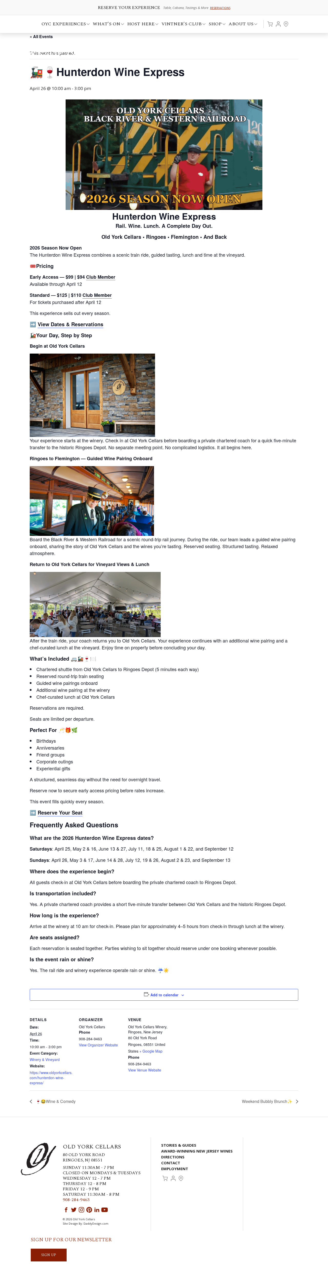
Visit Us (286, 24)
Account (278, 24)
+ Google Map (150, 1051)
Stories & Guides (178, 1145)
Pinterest (89, 1209)
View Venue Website (144, 1069)
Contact (170, 1162)
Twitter (73, 1209)
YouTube (104, 1209)
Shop (214, 24)
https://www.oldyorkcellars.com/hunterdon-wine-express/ (51, 1077)
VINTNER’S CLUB (180, 24)
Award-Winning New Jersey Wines (197, 1151)
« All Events (41, 36)
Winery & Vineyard (45, 1059)
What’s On (105, 24)
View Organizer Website (98, 1044)
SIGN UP (48, 1255)
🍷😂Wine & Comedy (55, 1101)
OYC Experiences (62, 24)
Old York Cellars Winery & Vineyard (57, 52)
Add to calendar (164, 994)
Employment (174, 1168)
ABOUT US (239, 24)
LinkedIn (97, 1209)
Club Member (97, 295)
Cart (270, 24)
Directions (172, 1156)
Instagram (81, 1209)
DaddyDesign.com (96, 1223)
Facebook (66, 1209)
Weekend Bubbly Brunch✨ (267, 1101)
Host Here (139, 24)
